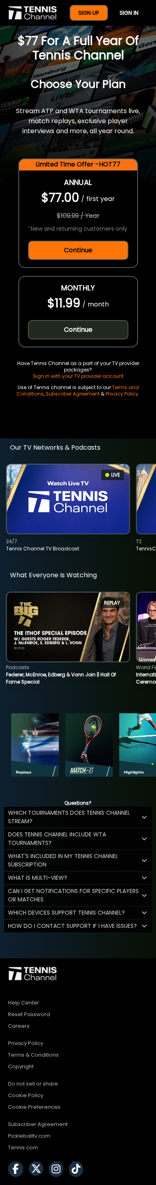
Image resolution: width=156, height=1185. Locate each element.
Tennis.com (23, 1147)
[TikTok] (78, 1169)
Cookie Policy (25, 1095)
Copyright (21, 1066)
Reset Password (29, 1014)
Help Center (23, 1002)
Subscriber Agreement (73, 393)
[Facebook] (17, 1169)
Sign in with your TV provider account (78, 376)
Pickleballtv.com (29, 1136)
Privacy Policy (122, 393)
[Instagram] (58, 1169)
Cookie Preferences (34, 1107)
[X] (38, 1169)
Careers (19, 1026)
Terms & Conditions (33, 1055)
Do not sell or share (33, 1084)
